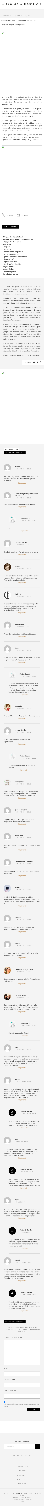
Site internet (10, 1391)
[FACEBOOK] (14, 1455)
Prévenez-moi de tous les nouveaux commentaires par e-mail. (21, 1405)
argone (17, 566)
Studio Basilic (25, 1497)
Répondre (22, 483)
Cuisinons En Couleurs (24, 862)
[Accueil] (22, 4)
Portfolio (22, 1479)
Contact (22, 1484)
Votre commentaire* (13, 1337)
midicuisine (19, 624)
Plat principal (8, 16)
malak (17, 888)
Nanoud (18, 918)
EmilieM (18, 594)
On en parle (22, 1466)
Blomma (18, 467)
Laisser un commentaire (14, 452)
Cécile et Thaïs (20, 995)
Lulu (16, 1047)
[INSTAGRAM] (26, 1455)
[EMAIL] (30, 1455)
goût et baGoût (21, 810)
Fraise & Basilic (26, 1170)
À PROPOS (22, 1471)
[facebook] (34, 362)
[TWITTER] (18, 1455)
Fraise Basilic (25, 519)
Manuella (18, 706)
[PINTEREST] (22, 1455)
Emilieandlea (20, 782)
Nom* (6, 1368)
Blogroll (22, 1475)
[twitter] (37, 362)
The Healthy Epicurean (24, 969)
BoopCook (19, 836)
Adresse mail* (10, 1380)
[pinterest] (41, 362)
